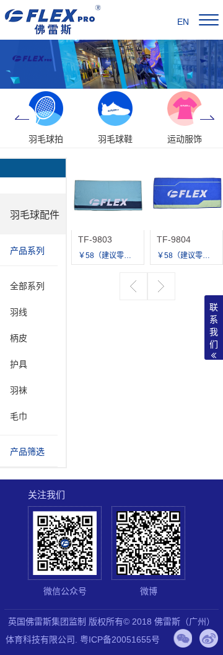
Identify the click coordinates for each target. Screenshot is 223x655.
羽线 (18, 312)
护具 (18, 364)
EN (183, 22)
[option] (46, 118)
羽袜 (18, 390)
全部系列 (27, 286)
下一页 (161, 286)
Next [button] (207, 118)
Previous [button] (22, 118)
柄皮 (18, 338)
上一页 (133, 286)
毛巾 (18, 416)
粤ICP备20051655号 (120, 639)
